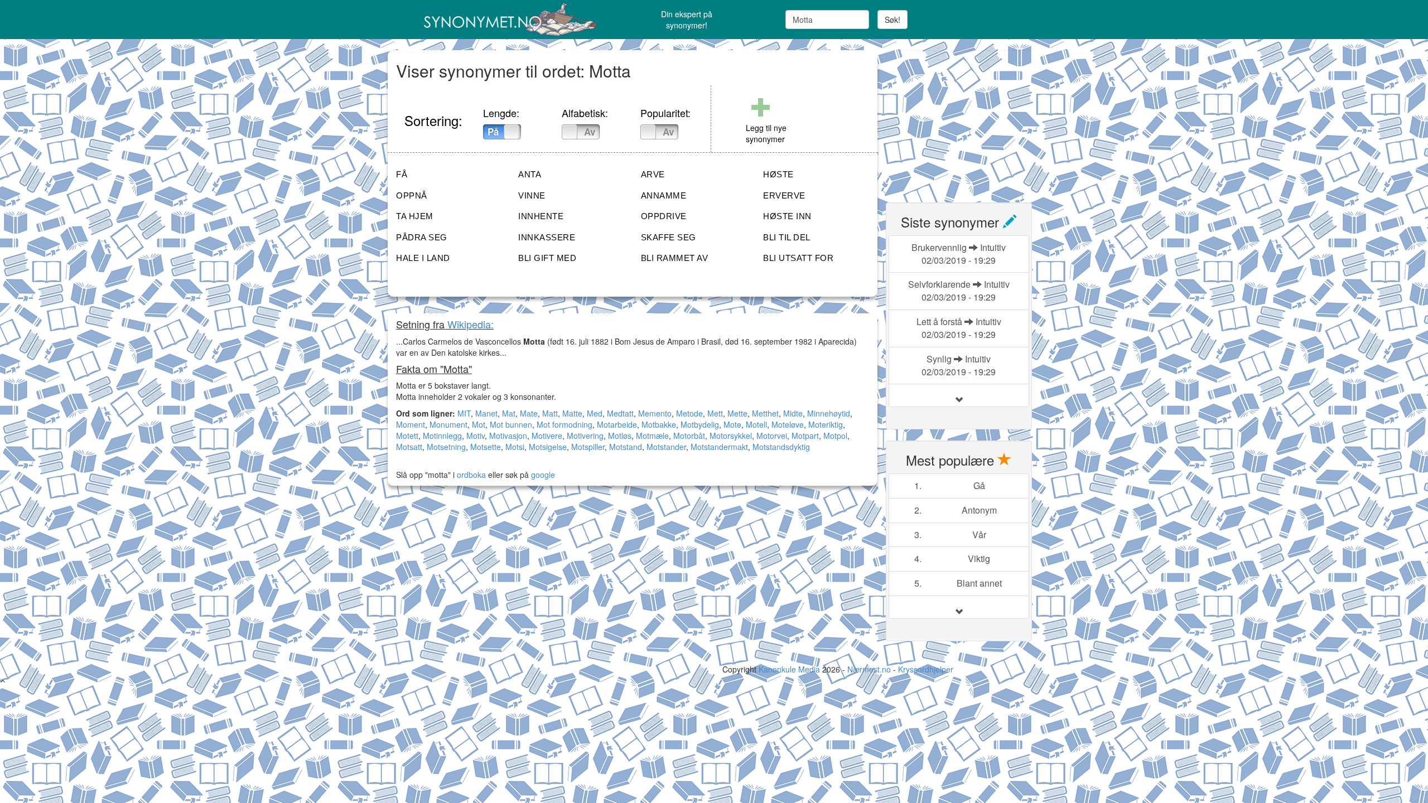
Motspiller (588, 446)
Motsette (485, 446)
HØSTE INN (787, 216)
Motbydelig (700, 424)
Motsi (514, 446)
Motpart (805, 435)
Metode (689, 413)
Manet (486, 413)
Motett (407, 435)
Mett (715, 413)
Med (594, 413)
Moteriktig (825, 424)
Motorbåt (689, 435)
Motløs (619, 435)
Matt (550, 413)
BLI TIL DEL (787, 237)
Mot (478, 424)
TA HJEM (414, 216)
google (543, 474)
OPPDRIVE (664, 216)
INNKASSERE (546, 237)
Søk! (892, 19)
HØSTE (778, 174)
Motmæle (652, 435)
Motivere (547, 435)
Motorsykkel (731, 435)
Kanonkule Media (790, 669)
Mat (508, 413)
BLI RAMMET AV (674, 258)
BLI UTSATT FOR (798, 258)
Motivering (585, 435)
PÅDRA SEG (421, 237)
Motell (756, 424)
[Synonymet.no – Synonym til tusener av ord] (496, 19)
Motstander (666, 446)
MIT (464, 413)
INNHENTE (540, 216)
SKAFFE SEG (668, 237)
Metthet (765, 413)
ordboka (470, 474)
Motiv (475, 435)
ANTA (529, 174)
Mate (529, 413)
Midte (793, 413)
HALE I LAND (423, 258)
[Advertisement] (969, 120)
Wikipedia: (470, 324)
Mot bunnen (511, 424)
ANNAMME (664, 195)
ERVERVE (784, 195)
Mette (737, 413)
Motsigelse (548, 446)
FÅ (401, 174)
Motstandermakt (719, 446)
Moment (410, 424)
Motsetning (446, 446)
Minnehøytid (828, 413)
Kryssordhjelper (925, 669)
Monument (448, 424)
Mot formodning (564, 424)
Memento (655, 413)
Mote (732, 424)
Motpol (835, 435)
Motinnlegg (442, 435)
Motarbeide (617, 424)
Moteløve (787, 424)
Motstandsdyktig (781, 446)
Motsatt (409, 446)
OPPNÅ (411, 195)
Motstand (625, 446)
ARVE (653, 174)
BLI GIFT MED (547, 258)
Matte (572, 413)
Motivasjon (508, 435)
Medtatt (620, 413)
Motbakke (658, 424)
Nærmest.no (869, 669)
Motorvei (771, 435)
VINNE (532, 195)
